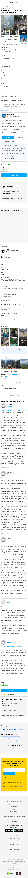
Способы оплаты (14, 819)
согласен (8, 777)
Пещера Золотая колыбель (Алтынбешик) (12, 646)
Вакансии (17, 861)
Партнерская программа (17, 859)
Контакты (14, 863)
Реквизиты (22, 861)
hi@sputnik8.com (14, 844)
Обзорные (4, 737)
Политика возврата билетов (14, 809)
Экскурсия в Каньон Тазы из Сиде (10, 606)
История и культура (14, 737)
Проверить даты (14, 175)
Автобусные (12, 741)
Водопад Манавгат (11, 729)
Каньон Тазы (22, 729)
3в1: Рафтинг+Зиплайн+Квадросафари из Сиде (13, 478)
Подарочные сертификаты (14, 804)
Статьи (14, 799)
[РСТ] (20, 873)
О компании (7, 859)
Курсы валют (14, 821)
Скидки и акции (14, 806)
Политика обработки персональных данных (14, 816)
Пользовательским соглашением (10, 785)
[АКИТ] (17, 873)
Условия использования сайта (14, 814)
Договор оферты (14, 811)
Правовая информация (8, 861)
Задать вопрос (7, 137)
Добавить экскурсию (14, 849)
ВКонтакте (12, 842)
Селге (3, 729)
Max (17, 842)
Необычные (21, 741)
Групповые (4, 741)
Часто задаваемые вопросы (14, 801)
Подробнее (20, 137)
